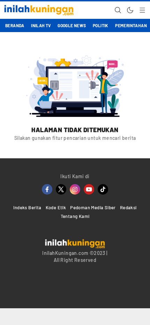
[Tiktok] (103, 189)
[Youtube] (89, 189)
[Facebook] (47, 189)
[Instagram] (75, 189)
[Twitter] (61, 189)
